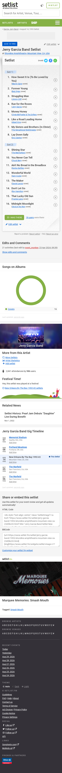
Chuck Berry (17, 160)
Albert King (16, 122)
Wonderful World (21, 172)
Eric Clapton (17, 138)
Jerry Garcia (17, 107)
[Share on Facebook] (50, 60)
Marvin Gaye (17, 84)
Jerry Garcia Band (16, 50)
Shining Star (18, 149)
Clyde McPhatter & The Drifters (24, 115)
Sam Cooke (16, 176)
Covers (11, 309)
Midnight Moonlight (22, 203)
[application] (31, 579)
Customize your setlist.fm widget (17, 550)
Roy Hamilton (17, 191)
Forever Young (19, 88)
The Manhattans (18, 153)
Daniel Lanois (17, 184)
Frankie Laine (17, 199)
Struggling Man (20, 96)
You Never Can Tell (21, 157)
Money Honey (19, 111)
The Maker (17, 180)
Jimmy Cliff (17, 99)
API (4, 736)
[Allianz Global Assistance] (7, 761)
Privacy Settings (9, 717)
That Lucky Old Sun (22, 196)
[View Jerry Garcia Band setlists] (31, 333)
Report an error (52, 234)
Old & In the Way (18, 207)
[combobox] (31, 13)
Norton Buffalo (18, 168)
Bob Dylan (16, 91)
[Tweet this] (46, 60)
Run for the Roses (21, 103)
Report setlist (34, 234)
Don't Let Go (18, 188)
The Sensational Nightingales (24, 130)
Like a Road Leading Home (26, 119)
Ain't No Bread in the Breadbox (28, 165)
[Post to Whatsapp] (55, 60)
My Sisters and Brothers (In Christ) (31, 126)
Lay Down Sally (19, 134)
